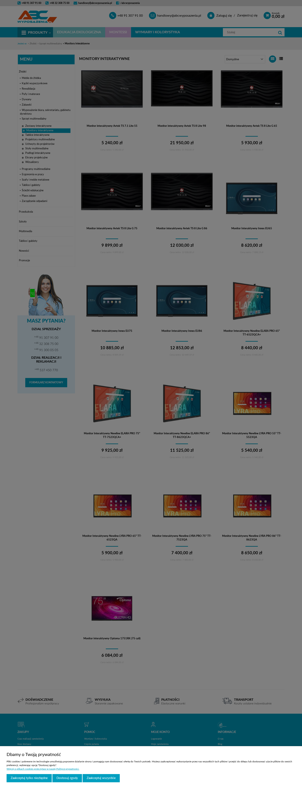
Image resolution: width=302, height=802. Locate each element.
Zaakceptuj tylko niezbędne (29, 778)
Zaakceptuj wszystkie (101, 778)
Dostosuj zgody (67, 778)
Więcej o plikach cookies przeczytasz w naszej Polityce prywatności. (43, 769)
